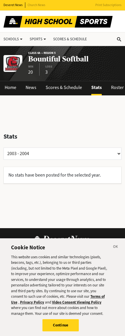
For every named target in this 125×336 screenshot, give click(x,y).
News (31, 87)
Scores (70, 39)
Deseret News (13, 5)
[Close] (115, 247)
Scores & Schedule (64, 87)
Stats (96, 87)
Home (10, 87)
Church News (36, 5)
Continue (60, 325)
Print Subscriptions (108, 5)
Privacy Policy (32, 302)
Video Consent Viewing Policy (76, 302)
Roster (117, 87)
